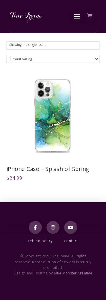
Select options (54, 151)
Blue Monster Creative (73, 274)
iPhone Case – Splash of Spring (47, 170)
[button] (77, 16)
